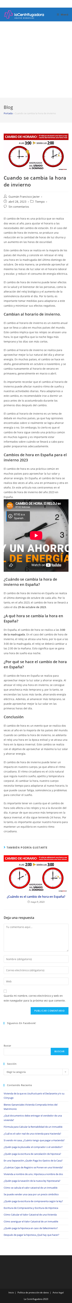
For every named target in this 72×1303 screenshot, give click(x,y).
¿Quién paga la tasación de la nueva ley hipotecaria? (32, 1180)
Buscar (7, 1045)
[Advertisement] (36, 59)
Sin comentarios (18, 206)
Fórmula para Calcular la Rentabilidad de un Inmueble (33, 1126)
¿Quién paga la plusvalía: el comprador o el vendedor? (33, 1147)
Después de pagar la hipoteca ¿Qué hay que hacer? (31, 1235)
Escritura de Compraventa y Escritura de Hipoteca (31, 1208)
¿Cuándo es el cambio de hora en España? (36, 897)
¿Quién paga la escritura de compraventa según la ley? (33, 1201)
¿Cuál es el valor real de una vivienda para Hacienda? (32, 1133)
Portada (8, 113)
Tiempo (40, 201)
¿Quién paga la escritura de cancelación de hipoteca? (32, 1154)
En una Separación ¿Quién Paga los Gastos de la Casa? (33, 1160)
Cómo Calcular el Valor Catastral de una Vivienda (30, 1214)
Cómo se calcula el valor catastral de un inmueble (30, 1187)
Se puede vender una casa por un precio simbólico (31, 1194)
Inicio (11, 1292)
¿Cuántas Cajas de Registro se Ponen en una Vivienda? (33, 1167)
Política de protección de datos (33, 1292)
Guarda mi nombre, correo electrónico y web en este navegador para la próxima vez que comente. (35, 998)
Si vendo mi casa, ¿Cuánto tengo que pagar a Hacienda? (34, 1140)
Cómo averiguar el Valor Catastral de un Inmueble (31, 1221)
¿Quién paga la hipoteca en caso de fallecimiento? (31, 1228)
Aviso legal (58, 1292)
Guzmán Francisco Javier (24, 196)
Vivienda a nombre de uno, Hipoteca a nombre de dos (33, 1174)
